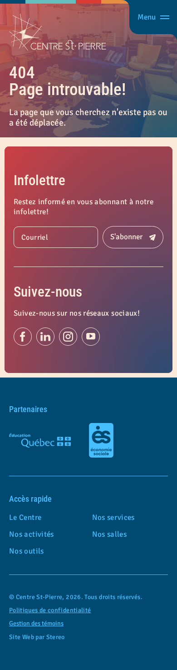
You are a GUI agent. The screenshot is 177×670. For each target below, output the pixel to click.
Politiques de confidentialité (50, 610)
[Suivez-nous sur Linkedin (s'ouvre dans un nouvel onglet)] (45, 336)
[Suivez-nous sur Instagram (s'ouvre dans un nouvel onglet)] (68, 336)
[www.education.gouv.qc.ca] (40, 440)
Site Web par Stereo (37, 637)
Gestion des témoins (36, 623)
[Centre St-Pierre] (57, 32)
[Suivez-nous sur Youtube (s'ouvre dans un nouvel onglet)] (91, 336)
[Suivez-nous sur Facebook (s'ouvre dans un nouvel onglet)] (23, 336)
